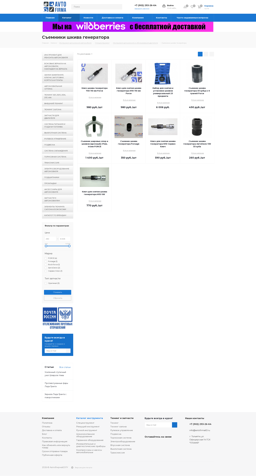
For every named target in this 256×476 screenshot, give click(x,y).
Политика (47, 423)
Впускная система (120, 445)
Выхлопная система (120, 449)
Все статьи (65, 367)
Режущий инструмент (87, 426)
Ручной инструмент (86, 430)
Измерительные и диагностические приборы (90, 445)
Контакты (47, 437)
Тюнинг (114, 423)
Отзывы (46, 426)
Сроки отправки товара (54, 451)
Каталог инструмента (89, 418)
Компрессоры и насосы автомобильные (89, 451)
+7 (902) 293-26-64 (145, 5)
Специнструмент (85, 423)
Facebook (154, 443)
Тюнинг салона (118, 426)
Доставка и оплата (52, 430)
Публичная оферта (52, 455)
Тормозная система (120, 437)
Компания (48, 418)
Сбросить (57, 298)
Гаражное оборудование (89, 440)
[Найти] (119, 6)
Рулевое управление (121, 430)
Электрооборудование (122, 441)
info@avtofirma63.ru (199, 430)
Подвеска (115, 434)
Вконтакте (147, 443)
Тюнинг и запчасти (121, 418)
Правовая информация (54, 441)
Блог (44, 434)
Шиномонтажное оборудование (85, 435)
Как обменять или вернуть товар (56, 446)
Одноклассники (160, 443)
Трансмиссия (117, 452)
